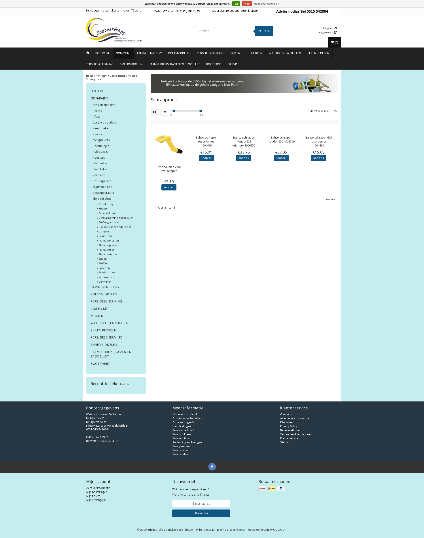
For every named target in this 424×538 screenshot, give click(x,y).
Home (89, 75)
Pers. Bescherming (211, 53)
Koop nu (169, 187)
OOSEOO (279, 530)
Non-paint (123, 53)
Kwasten (98, 134)
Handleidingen (181, 426)
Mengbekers (101, 140)
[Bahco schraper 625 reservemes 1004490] (319, 130)
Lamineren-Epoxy (149, 53)
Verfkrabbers (107, 277)
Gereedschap (118, 75)
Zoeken (264, 31)
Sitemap (285, 442)
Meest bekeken (319, 110)
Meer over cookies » (266, 3)
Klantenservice (289, 438)
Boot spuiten (180, 450)
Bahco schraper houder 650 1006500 (281, 139)
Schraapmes (93, 79)
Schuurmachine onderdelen (116, 217)
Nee (247, 3)
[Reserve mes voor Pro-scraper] (169, 145)
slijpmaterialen (102, 187)
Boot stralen (180, 454)
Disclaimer (286, 422)
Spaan (103, 258)
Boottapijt (214, 64)
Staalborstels (107, 272)
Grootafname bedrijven (187, 418)
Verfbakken (100, 163)
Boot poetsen (181, 446)
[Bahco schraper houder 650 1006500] (281, 130)
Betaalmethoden (290, 430)
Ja (236, 3)
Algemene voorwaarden (295, 418)
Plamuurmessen (109, 240)
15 (335, 110)
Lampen (104, 231)
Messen (132, 75)
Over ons (286, 414)
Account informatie (98, 488)
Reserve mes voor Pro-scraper (169, 169)
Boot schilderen (182, 434)
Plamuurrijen (107, 249)
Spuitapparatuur (103, 193)
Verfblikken (100, 169)
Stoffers (104, 263)
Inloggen (328, 28)
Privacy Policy (288, 426)
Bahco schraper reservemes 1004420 (206, 141)
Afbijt (96, 116)
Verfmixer (105, 281)
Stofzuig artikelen (109, 222)
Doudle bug (106, 204)
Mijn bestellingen (96, 492)
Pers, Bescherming (100, 64)
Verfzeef (99, 175)
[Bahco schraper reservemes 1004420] (206, 130)
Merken (256, 53)
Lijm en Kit (238, 53)
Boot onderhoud (183, 430)
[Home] (87, 53)
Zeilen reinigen (318, 53)
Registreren (326, 32)
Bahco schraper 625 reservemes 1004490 (318, 141)
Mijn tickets (93, 496)
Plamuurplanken (109, 245)
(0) (336, 42)
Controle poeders (104, 122)
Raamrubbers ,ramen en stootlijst (174, 64)
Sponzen (104, 268)
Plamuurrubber (108, 254)
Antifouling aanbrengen (187, 442)
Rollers (97, 111)
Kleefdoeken (101, 128)
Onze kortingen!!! (183, 422)
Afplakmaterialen (104, 105)
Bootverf (102, 53)
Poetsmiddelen (179, 53)
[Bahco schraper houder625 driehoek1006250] (244, 130)
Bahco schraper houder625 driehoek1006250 (243, 141)
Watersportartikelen (285, 53)
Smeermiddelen (131, 64)
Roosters (99, 158)
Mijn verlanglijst (96, 500)
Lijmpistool (106, 236)
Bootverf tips (180, 438)
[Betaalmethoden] (272, 488)
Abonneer (201, 513)
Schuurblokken (108, 213)
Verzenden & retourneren (296, 434)
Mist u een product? (184, 414)
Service (233, 64)
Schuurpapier (102, 181)
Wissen (126, 384)
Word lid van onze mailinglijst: (191, 491)
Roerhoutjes (101, 146)
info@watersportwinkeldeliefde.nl (107, 426)
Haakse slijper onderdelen (115, 226)
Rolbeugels (100, 152)
